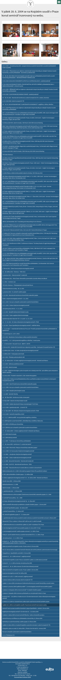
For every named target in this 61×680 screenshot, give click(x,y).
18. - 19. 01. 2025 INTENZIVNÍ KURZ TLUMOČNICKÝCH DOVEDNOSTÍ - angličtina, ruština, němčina (27, 104)
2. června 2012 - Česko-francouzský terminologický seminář (18, 268)
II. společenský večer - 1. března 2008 (12, 491)
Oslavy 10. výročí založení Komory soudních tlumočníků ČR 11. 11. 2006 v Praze (23, 534)
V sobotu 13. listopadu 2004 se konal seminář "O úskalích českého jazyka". (22, 590)
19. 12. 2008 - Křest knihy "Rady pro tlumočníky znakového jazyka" (19, 447)
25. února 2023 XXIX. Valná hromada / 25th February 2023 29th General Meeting (23, 151)
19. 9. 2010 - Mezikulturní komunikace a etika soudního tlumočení (19, 337)
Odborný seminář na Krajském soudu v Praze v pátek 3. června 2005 (20, 570)
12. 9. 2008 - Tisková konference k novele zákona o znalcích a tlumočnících (22, 468)
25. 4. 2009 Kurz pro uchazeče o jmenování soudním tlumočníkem (19, 427)
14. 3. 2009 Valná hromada (9, 434)
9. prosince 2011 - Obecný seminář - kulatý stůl (14, 275)
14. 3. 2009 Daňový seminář (9, 437)
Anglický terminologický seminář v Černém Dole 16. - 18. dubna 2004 (20, 611)
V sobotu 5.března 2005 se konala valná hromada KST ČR (17, 580)
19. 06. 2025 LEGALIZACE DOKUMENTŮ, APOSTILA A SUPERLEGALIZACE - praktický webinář (26, 81)
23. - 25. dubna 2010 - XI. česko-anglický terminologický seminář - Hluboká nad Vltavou (25, 360)
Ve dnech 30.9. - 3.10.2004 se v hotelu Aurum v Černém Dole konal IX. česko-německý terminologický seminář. (28, 597)
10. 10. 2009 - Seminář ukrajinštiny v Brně (13, 414)
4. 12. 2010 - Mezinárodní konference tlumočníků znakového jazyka (20, 295)
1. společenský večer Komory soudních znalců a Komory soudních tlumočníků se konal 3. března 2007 (29, 518)
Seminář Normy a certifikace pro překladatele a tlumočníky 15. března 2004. (22, 618)
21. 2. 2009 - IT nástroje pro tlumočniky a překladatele (16, 441)
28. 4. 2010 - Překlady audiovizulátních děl (13, 357)
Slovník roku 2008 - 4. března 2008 (11, 481)
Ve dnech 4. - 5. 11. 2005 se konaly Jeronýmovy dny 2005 (17, 563)
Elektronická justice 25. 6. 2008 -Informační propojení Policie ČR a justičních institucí (24, 471)
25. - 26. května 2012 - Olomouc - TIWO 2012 (13, 272)
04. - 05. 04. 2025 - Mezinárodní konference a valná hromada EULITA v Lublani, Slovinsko (25, 98)
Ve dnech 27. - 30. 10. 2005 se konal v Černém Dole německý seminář (20, 566)
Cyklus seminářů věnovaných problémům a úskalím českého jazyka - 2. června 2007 (24, 504)
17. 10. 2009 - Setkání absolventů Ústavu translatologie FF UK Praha (20, 404)
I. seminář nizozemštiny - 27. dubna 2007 (13, 511)
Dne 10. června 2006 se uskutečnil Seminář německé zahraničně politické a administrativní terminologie (29, 550)
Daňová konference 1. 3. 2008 (10, 484)
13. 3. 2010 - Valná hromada (9, 367)
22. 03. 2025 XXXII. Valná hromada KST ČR (13, 101)
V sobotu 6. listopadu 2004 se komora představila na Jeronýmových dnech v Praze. (24, 593)
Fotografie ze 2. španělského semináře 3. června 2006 (16, 553)
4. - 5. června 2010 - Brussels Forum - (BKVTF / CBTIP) (16, 344)
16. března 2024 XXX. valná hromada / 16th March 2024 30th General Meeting (22, 123)
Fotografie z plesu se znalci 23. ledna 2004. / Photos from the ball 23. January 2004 (24, 628)
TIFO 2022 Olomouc (7, 154)
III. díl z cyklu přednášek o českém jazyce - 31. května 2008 (17, 474)
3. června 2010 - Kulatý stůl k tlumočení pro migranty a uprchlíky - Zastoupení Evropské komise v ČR (28, 347)
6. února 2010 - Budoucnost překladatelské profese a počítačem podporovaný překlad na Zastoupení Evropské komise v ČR (29, 379)
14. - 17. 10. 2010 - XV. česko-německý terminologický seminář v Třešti (20, 322)
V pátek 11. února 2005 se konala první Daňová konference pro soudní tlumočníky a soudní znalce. (28, 583)
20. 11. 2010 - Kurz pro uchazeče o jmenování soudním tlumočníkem (20, 302)
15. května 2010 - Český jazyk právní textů (13, 354)
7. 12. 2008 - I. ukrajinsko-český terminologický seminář (17, 454)
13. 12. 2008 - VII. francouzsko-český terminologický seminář (18, 451)
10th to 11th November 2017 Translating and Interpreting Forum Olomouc (22, 221)
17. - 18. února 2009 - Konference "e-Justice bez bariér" (17, 444)
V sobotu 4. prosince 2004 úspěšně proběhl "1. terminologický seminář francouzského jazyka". (27, 586)
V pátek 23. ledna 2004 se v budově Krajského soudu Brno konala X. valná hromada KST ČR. (26, 625)
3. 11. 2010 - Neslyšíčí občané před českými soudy (15, 312)
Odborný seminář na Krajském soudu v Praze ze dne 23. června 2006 (20, 546)
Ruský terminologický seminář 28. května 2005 (14, 573)
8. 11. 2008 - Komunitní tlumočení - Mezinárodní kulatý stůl (17, 461)
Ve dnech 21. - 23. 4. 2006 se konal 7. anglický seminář (16, 556)
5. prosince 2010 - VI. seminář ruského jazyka (14, 292)
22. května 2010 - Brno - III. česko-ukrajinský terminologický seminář (20, 350)
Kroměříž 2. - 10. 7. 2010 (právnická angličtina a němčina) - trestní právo (21, 340)
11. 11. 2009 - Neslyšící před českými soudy (13, 390)
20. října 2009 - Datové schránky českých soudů (14, 401)
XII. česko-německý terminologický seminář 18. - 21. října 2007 (18, 501)
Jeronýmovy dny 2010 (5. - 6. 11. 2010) (12, 308)
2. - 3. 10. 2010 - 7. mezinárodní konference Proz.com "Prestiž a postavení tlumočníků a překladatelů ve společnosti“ (29, 329)
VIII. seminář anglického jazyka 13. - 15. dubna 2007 (15, 514)
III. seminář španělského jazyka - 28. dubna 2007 (15, 508)
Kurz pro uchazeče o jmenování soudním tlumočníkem (16, 632)
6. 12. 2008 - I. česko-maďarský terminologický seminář (16, 457)
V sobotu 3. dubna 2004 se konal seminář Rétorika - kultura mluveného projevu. (23, 615)
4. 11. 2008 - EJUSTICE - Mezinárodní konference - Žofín (17, 464)
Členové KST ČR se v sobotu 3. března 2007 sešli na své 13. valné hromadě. (22, 521)
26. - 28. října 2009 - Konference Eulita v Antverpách (15, 397)
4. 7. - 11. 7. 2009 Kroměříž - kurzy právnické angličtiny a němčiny (19, 417)
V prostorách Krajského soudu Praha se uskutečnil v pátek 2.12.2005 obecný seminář (24, 560)
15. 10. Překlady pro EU (8, 635)
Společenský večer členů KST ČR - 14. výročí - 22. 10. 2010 (17, 319)
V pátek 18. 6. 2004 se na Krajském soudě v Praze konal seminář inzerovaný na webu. (24, 605)
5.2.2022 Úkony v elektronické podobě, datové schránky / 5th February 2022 (22, 173)
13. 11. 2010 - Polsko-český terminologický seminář (15, 305)
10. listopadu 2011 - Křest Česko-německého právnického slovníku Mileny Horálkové (24, 278)
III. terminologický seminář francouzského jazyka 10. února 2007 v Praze (21, 528)
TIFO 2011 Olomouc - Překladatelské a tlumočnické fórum (17, 285)
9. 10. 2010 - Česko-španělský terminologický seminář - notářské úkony (21, 325)
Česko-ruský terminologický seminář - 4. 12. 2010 (15, 298)
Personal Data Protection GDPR (22, 677)
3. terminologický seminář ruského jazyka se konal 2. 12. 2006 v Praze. (20, 531)
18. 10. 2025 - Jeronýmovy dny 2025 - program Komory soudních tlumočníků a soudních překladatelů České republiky (29, 66)
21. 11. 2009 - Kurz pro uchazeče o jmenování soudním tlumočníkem (20, 387)
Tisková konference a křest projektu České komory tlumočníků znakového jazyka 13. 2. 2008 (26, 494)
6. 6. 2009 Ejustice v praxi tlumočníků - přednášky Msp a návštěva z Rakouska (22, 421)
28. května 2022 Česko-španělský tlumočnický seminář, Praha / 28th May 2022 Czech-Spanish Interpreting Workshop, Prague (30, 158)
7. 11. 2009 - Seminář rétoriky (10, 394)
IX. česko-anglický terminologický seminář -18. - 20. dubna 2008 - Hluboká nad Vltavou (25, 478)
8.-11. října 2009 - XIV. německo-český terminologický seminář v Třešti (20, 411)
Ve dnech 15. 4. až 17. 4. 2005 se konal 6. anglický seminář (17, 576)
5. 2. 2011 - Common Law (8, 282)
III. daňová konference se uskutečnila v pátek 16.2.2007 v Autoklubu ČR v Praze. (23, 524)
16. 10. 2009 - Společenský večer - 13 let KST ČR (14, 407)
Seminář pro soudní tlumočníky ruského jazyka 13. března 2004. (19, 622)
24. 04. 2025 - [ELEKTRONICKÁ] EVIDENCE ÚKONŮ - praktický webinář (20, 94)
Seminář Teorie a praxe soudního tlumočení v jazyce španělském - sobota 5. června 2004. (25, 608)
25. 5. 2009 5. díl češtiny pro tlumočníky (12, 424)
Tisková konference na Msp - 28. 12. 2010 (13, 288)
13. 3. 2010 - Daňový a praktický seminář (12, 364)
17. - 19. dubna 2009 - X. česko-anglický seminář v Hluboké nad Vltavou (21, 431)
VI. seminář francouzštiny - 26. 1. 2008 (12, 498)
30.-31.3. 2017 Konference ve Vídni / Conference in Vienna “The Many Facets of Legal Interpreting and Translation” (29, 244)
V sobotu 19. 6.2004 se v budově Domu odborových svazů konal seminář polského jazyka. (26, 601)
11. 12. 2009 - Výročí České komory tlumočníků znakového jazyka (19, 384)
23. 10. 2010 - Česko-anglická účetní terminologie (15, 315)
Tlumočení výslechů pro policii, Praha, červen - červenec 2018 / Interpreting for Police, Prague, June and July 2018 (30, 207)
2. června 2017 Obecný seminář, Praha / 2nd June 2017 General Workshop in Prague (24, 230)
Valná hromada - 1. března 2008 (10, 488)
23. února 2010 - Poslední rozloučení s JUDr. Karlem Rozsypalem (19, 375)
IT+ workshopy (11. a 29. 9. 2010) (11, 334)
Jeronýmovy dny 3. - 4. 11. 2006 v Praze (12, 538)
